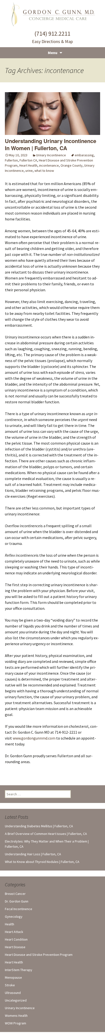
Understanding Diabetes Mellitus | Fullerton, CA (39, 826)
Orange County (72, 165)
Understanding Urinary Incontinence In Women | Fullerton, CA (50, 144)
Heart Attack (14, 932)
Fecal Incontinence (18, 909)
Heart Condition (16, 939)
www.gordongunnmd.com (34, 738)
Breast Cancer (15, 893)
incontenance (49, 165)
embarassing (84, 155)
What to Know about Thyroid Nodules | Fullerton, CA (42, 861)
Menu (52, 52)
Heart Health (28, 165)
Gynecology (13, 916)
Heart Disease (15, 947)
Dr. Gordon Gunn (16, 901)
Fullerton (11, 160)
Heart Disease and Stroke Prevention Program (39, 954)
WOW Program (15, 1023)
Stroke (10, 985)
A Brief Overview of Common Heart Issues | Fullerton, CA (46, 833)
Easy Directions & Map (52, 41)
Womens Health (16, 1015)
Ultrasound (13, 992)
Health (9, 924)
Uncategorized (16, 1000)
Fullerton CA (28, 160)
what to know (44, 170)
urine (29, 170)
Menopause (13, 977)
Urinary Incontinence (51, 155)
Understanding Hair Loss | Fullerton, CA (33, 854)
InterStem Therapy (18, 970)
